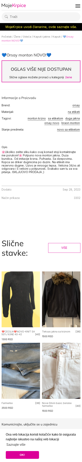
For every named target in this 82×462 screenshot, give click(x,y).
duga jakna (72, 118)
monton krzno (37, 118)
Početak (7, 36)
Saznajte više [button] (15, 444)
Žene (17, 36)
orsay (76, 105)
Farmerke (7, 403)
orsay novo (51, 123)
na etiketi (74, 111)
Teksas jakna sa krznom (56, 331)
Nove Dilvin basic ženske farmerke (57, 404)
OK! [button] (22, 454)
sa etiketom (55, 118)
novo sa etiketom (68, 129)
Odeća (27, 36)
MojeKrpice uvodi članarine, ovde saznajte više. (41, 27)
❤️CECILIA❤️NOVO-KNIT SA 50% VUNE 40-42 (18, 333)
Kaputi (57, 36)
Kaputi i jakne (42, 36)
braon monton (71, 123)
